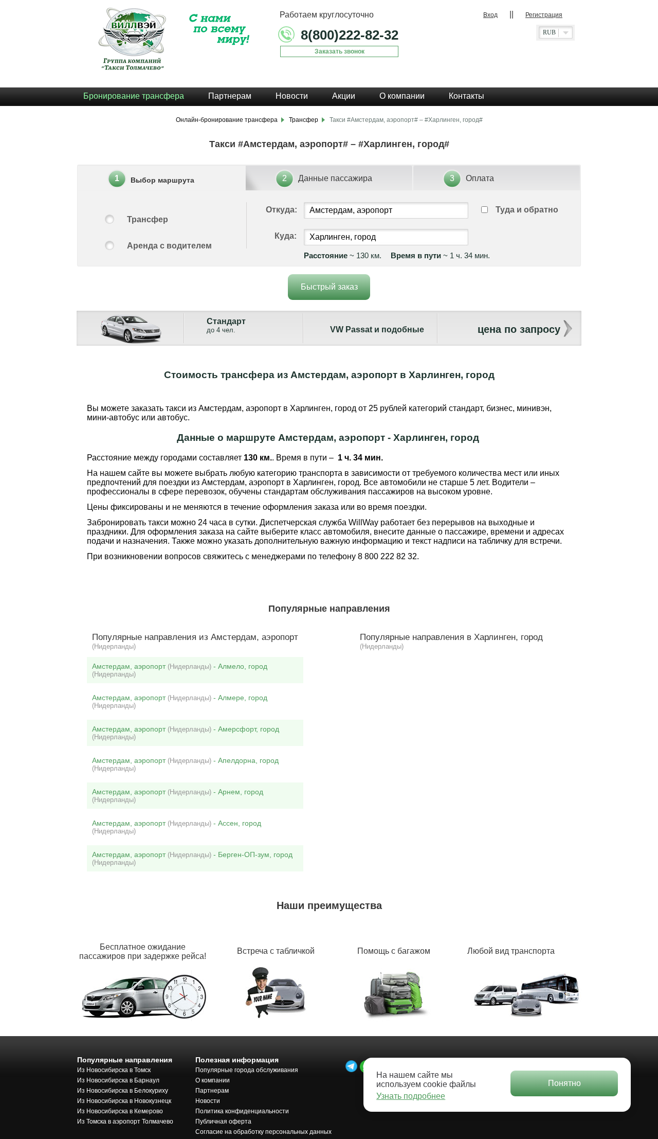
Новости (207, 1101)
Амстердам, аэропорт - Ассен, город (176, 827)
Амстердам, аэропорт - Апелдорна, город (185, 764)
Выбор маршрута (162, 180)
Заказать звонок (339, 51)
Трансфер (147, 219)
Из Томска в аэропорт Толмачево (125, 1121)
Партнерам (212, 1090)
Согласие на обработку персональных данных (263, 1131)
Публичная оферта (223, 1121)
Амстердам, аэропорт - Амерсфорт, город (185, 733)
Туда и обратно (527, 209)
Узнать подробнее (410, 1096)
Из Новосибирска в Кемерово (120, 1111)
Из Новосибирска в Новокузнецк (124, 1101)
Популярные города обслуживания (246, 1070)
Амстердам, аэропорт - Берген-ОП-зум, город (192, 858)
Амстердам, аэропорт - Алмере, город (179, 701)
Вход (490, 15)
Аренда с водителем (169, 245)
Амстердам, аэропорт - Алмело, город (179, 670)
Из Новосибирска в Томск (114, 1070)
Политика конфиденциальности (242, 1111)
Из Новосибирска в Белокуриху (122, 1090)
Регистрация (543, 15)
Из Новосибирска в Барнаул (118, 1080)
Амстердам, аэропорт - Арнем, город (177, 796)
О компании (212, 1080)
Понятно (564, 1083)
